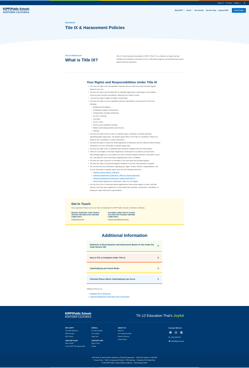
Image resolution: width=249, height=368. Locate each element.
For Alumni (228, 3)
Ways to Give (95, 343)
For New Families (97, 330)
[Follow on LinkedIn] (181, 332)
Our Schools (95, 333)
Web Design (138, 363)
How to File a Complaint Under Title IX (107, 258)
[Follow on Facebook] (170, 332)
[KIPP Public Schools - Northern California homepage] (16, 10)
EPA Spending (130, 360)
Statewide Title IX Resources (100, 294)
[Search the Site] (244, 3)
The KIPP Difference (71, 330)
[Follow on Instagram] (176, 332)
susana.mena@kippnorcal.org (118, 219)
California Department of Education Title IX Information (109, 297)
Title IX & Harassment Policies (114, 360)
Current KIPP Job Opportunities (75, 346)
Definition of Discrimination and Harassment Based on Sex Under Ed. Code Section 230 (122, 246)
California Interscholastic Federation (106, 172)
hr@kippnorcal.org (77, 219)
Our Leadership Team (125, 333)
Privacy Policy (98, 360)
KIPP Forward (69, 333)
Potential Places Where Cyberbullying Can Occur (112, 279)
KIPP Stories (69, 336)
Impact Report (122, 339)
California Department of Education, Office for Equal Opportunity (116, 175)
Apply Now (94, 336)
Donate (93, 346)
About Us (221, 3)
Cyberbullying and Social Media (104, 268)
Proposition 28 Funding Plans (146, 360)
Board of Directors (123, 336)
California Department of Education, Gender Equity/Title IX (114, 178)
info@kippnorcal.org (177, 341)
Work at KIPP (69, 343)
